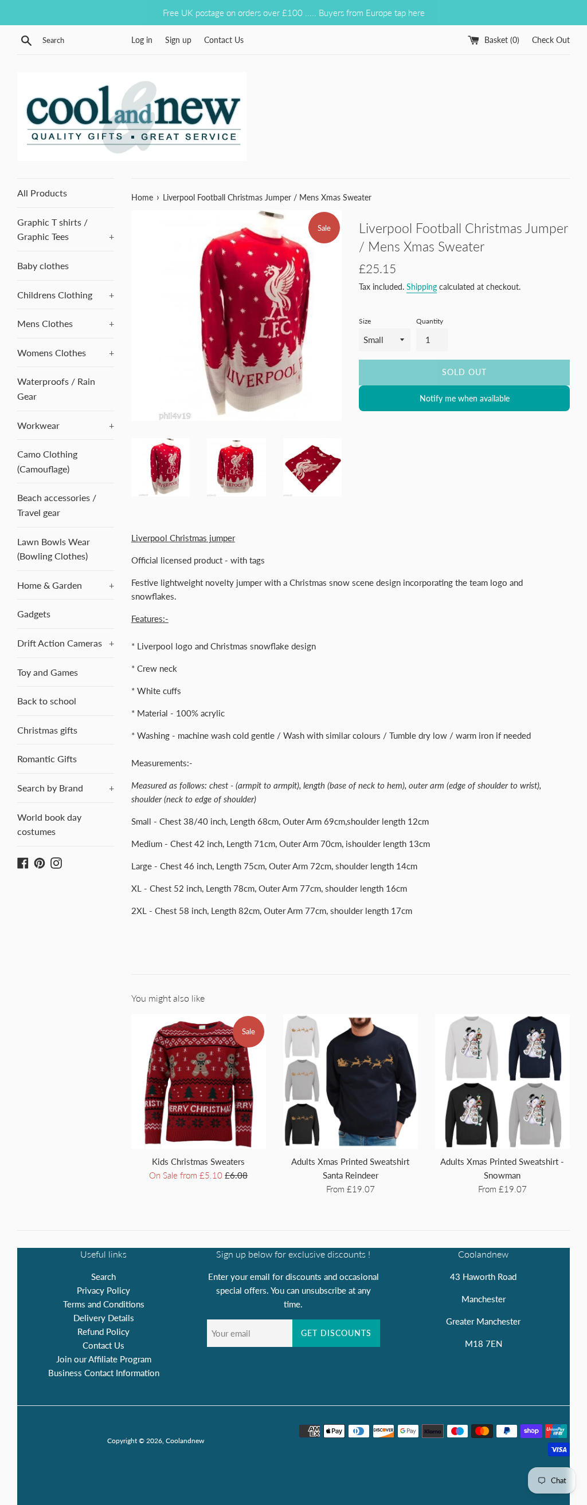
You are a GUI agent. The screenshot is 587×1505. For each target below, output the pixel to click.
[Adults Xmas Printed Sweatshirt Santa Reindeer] (350, 1081)
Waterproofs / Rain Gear (56, 388)
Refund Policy (103, 1331)
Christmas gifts (47, 729)
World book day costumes (49, 824)
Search (103, 1276)
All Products (42, 192)
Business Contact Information (103, 1373)
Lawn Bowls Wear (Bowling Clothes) (53, 549)
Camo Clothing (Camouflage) (47, 461)
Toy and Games (47, 672)
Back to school (46, 700)
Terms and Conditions (103, 1304)
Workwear (65, 425)
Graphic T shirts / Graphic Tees (65, 229)
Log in (141, 40)
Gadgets (33, 613)
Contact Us (224, 40)
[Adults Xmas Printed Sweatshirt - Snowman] (502, 1081)
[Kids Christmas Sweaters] (198, 1081)
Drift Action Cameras (65, 642)
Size (365, 321)
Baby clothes (43, 265)
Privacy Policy (103, 1290)
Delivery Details (103, 1318)
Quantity (429, 321)
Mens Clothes (65, 323)
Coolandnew (185, 1440)
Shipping (421, 286)
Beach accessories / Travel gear (56, 505)
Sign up (178, 40)
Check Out (551, 40)
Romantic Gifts (47, 758)
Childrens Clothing (65, 294)
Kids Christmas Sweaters (198, 1161)
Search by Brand (65, 787)
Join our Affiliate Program (103, 1359)
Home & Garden (65, 585)
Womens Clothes (65, 352)
